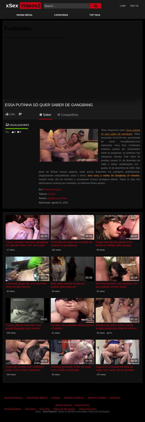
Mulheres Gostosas (74, 397)
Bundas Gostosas (14, 397)
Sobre (46, 114)
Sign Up (134, 5)
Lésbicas (55, 397)
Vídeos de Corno (87, 409)
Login (123, 5)
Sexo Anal (30, 409)
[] (95, 6)
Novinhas (115, 397)
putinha (63, 198)
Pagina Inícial (25, 15)
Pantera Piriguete (52, 189)
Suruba (52, 194)
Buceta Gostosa (64, 405)
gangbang (52, 198)
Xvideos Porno (81, 405)
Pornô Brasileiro (13, 409)
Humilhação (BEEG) (37, 397)
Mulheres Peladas (97, 397)
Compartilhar (69, 114)
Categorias (61, 15)
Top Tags (94, 15)
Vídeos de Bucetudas (64, 409)
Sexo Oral (44, 409)
